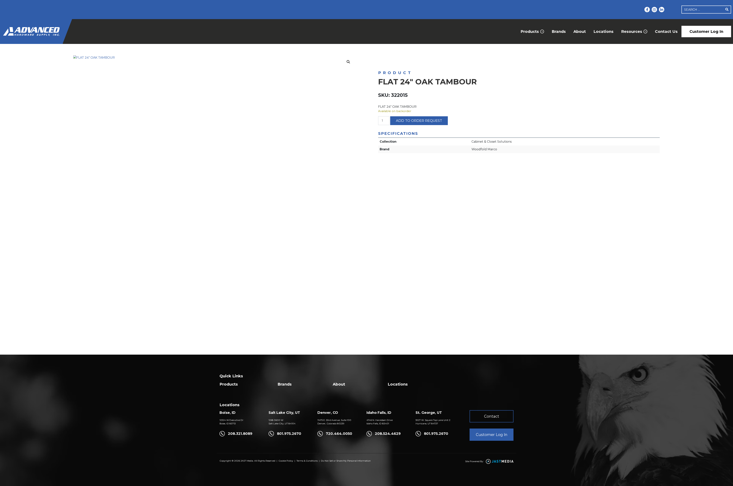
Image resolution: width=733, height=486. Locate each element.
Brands (559, 31)
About (579, 31)
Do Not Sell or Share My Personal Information (346, 460)
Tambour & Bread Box (459, 63)
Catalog (396, 63)
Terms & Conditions (307, 460)
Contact (491, 416)
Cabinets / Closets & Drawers (423, 63)
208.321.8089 (240, 434)
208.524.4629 (388, 434)
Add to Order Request (419, 121)
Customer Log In (706, 31)
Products (530, 31)
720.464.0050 (339, 434)
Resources (631, 31)
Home (382, 63)
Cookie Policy (286, 460)
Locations (603, 31)
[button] (348, 61)
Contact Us (666, 31)
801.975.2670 (289, 434)
